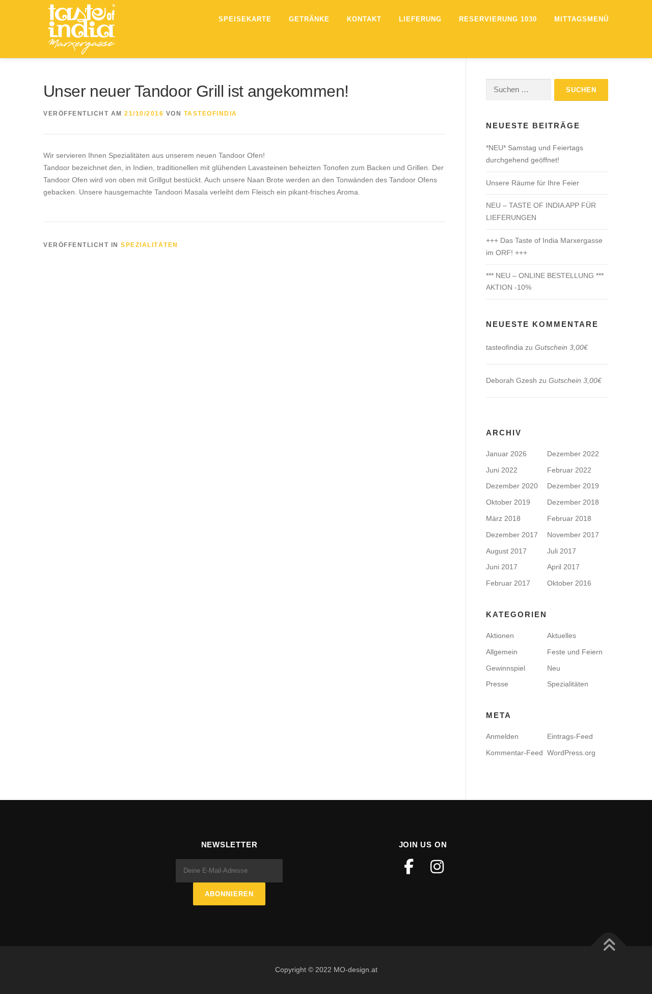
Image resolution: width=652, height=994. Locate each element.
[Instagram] (437, 866)
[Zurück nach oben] (609, 946)
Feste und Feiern (575, 652)
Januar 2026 (506, 454)
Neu (553, 668)
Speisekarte (245, 19)
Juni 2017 (502, 567)
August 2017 (506, 551)
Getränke (309, 19)
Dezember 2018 (573, 502)
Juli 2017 (561, 551)
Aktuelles (561, 635)
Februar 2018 (569, 518)
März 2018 (503, 518)
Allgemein (502, 652)
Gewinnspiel (505, 668)
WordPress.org (571, 753)
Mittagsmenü (581, 19)
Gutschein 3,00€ (561, 347)
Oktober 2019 (508, 502)
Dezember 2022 (573, 454)
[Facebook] (408, 866)
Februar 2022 (569, 470)
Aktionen (500, 635)
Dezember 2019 (573, 486)
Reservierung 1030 (498, 19)
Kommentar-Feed (514, 753)
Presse (497, 684)
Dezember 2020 (512, 486)
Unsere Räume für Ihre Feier (532, 183)
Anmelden (502, 736)
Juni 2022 (502, 470)
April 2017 (563, 567)
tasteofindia (210, 113)
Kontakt (364, 19)
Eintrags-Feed (570, 736)
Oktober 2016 (569, 583)
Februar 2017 (508, 583)
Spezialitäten (149, 244)
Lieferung (420, 19)
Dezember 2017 (512, 535)
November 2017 (573, 535)
